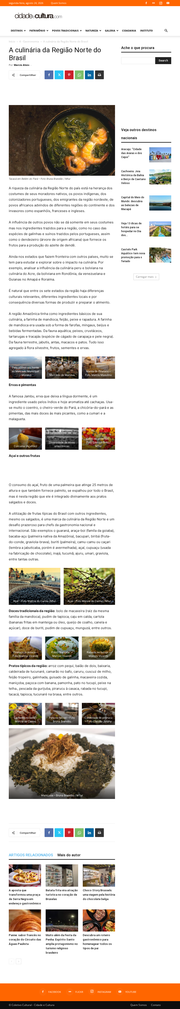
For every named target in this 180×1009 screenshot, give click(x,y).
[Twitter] (59, 74)
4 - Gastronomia (29, 41)
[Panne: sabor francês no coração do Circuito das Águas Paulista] (25, 920)
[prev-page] (11, 961)
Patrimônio (37, 30)
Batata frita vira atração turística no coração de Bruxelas (62, 895)
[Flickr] (153, 3)
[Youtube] (168, 3)
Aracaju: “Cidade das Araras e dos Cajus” (131, 153)
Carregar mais (145, 277)
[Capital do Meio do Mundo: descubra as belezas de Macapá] (160, 203)
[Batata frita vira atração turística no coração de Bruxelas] (62, 875)
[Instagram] (160, 3)
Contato (156, 1005)
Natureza (91, 30)
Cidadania (129, 30)
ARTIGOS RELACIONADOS (31, 855)
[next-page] (18, 961)
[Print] (99, 74)
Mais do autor (69, 855)
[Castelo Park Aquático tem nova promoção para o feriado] (160, 255)
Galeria (110, 30)
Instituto (146, 30)
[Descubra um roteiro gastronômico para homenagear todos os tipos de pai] (99, 920)
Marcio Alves (21, 65)
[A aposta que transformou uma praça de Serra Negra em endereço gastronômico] (25, 875)
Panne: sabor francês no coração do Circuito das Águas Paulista (25, 940)
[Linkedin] (89, 74)
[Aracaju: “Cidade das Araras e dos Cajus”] (160, 154)
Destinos (17, 30)
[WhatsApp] (79, 74)
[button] (166, 31)
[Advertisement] (119, 15)
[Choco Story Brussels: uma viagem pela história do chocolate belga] (99, 875)
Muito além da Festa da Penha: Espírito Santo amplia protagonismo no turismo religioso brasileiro (62, 944)
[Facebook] (146, 3)
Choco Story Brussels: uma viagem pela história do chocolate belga (99, 895)
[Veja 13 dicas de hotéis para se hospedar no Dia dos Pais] (160, 229)
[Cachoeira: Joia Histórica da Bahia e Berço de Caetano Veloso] (160, 176)
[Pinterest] (69, 74)
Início (12, 41)
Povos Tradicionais (65, 30)
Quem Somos (58, 3)
